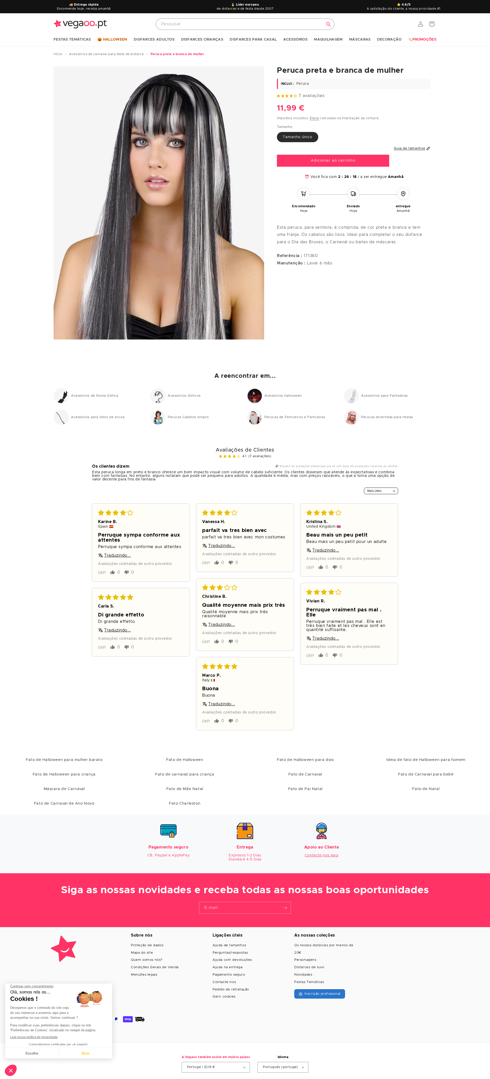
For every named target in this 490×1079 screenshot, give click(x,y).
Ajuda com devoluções (232, 960)
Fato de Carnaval (305, 774)
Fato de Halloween (184, 760)
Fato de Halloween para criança (64, 774)
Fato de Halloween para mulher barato (64, 760)
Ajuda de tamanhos (229, 945)
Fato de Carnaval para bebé (426, 774)
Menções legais (144, 974)
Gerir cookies (224, 996)
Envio (314, 117)
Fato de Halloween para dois (305, 760)
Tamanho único (297, 137)
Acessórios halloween (283, 395)
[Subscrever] (285, 908)
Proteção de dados (147, 945)
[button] (72, 39)
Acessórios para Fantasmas (384, 395)
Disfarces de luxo (309, 967)
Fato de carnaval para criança (184, 774)
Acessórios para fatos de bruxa (98, 417)
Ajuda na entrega (228, 967)
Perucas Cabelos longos (188, 417)
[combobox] (245, 24)
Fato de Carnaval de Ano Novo (64, 803)
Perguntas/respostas (230, 952)
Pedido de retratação (231, 989)
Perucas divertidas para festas (387, 417)
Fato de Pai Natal (305, 789)
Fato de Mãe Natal (184, 789)
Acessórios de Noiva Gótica (94, 395)
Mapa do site (142, 952)
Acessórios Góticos (184, 395)
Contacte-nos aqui (321, 855)
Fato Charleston (184, 803)
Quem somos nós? (147, 960)
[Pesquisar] (328, 24)
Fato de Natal (425, 789)
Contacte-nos (224, 982)
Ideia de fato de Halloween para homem (425, 760)
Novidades (303, 974)
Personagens (305, 960)
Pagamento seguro (229, 974)
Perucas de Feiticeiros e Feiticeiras (294, 417)
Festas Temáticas (309, 982)
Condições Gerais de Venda (155, 967)
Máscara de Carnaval (64, 789)
